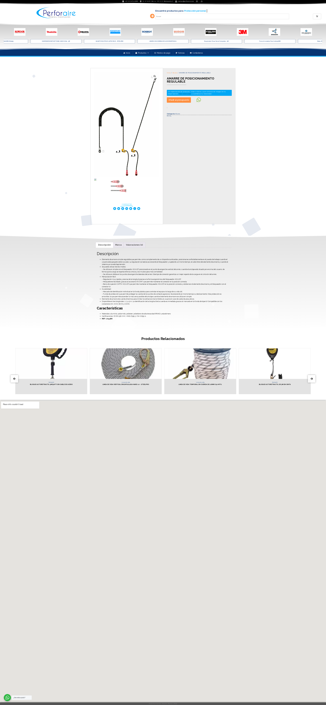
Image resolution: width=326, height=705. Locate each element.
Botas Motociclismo (270, 41)
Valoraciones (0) (134, 245)
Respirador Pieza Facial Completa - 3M (163, 41)
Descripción (104, 245)
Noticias (181, 53)
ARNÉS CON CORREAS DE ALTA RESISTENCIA (109, 41)
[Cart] (317, 16)
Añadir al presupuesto (178, 100)
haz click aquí (185, 94)
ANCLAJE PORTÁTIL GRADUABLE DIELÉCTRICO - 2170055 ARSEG (274, 384)
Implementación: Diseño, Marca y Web (163, 703)
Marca (118, 245)
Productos (142, 53)
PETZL (169, 116)
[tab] (104, 245)
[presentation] (14, 379)
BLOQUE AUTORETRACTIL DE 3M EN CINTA (200, 384)
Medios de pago (163, 53)
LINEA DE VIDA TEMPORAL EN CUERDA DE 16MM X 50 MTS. (125, 384)
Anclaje (274, 382)
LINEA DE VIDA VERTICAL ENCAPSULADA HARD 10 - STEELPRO (51, 384)
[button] (114, 208)
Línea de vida (51, 382)
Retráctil (200, 382)
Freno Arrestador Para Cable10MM (216, 41)
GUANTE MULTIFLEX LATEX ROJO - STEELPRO (56, 41)
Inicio (128, 53)
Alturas (174, 73)
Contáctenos (197, 53)
